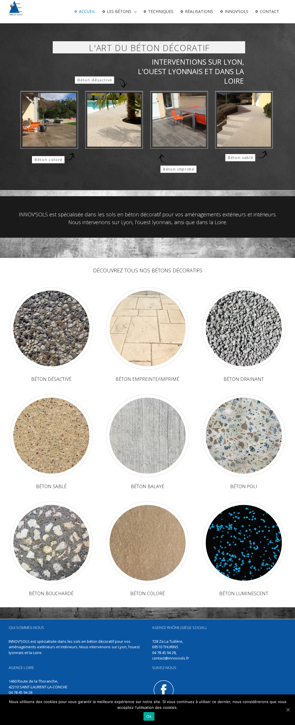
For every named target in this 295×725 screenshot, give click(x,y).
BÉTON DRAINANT (244, 379)
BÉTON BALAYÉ (147, 486)
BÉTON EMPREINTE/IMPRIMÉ (147, 379)
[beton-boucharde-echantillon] (51, 502)
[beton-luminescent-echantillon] (243, 502)
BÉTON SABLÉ (51, 486)
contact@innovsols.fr (170, 658)
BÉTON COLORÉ (147, 593)
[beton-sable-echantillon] (51, 394)
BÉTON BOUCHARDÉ (51, 593)
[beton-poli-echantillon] (243, 394)
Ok (149, 716)
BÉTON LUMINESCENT (243, 593)
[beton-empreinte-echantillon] (147, 287)
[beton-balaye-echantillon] (147, 394)
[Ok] (288, 710)
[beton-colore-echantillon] (147, 502)
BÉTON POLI (243, 486)
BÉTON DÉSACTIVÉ (51, 379)
